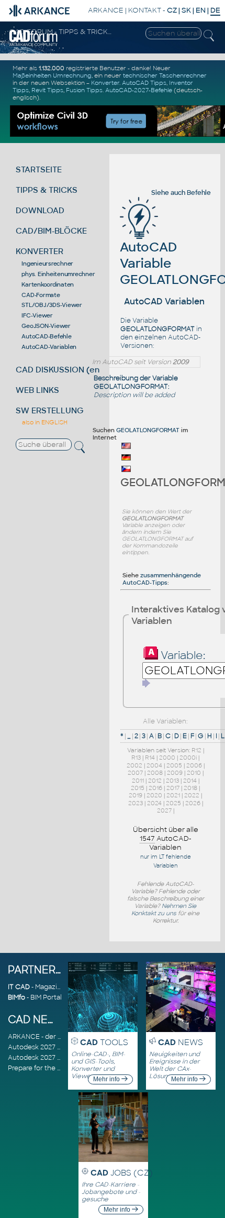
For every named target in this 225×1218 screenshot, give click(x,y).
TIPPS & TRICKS (46, 190)
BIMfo (16, 997)
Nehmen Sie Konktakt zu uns (163, 909)
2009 (175, 772)
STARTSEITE (39, 169)
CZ (172, 10)
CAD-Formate (40, 295)
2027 (164, 810)
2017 (172, 788)
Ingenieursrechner (47, 263)
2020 (154, 795)
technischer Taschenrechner (165, 75)
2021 (173, 795)
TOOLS (104, 1042)
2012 (155, 780)
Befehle (199, 193)
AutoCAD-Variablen (48, 346)
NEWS (180, 1042)
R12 (196, 750)
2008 (155, 772)
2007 (135, 772)
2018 (190, 788)
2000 (167, 757)
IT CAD (19, 987)
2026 (192, 803)
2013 (172, 780)
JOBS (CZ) (122, 1173)
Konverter (105, 82)
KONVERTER (39, 251)
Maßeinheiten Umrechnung (52, 75)
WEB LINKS (37, 390)
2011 (138, 780)
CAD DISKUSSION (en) (59, 370)
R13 (136, 757)
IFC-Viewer (37, 315)
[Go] (146, 683)
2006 (194, 765)
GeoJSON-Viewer (46, 326)
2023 (135, 803)
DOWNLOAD (40, 210)
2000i (188, 757)
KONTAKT (144, 10)
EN (201, 10)
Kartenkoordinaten (47, 284)
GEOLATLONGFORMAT (147, 430)
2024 (154, 803)
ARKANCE (105, 10)
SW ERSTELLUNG (50, 410)
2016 (155, 788)
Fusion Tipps (84, 90)
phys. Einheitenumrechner (58, 274)
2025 (173, 803)
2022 (191, 795)
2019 (135, 795)
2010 (194, 772)
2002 (134, 765)
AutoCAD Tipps (144, 82)
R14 (150, 757)
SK (186, 10)
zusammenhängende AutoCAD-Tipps (161, 579)
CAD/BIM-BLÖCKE (51, 231)
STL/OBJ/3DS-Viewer (51, 305)
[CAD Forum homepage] (34, 44)
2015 (137, 788)
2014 (190, 780)
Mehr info (107, 1079)
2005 (174, 765)
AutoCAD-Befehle (46, 336)
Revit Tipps (47, 90)
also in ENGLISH (45, 422)
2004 (154, 765)
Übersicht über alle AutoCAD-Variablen (165, 838)
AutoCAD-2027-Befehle (138, 90)
